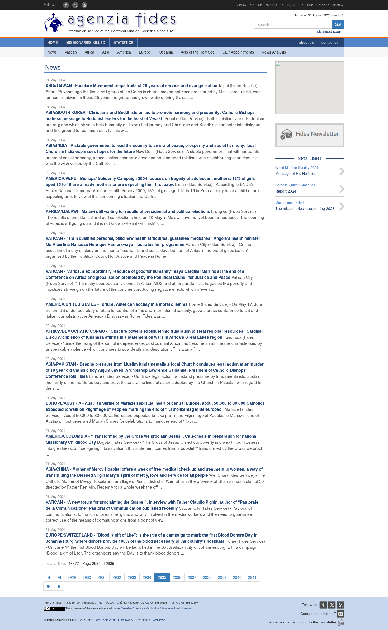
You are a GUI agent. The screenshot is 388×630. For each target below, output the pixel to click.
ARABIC (337, 4)
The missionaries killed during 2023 (304, 208)
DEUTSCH (306, 4)
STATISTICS (123, 42)
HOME (53, 42)
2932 (117, 577)
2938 (207, 577)
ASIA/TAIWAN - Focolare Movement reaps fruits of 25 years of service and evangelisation (131, 85)
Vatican (71, 52)
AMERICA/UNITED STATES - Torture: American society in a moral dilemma (117, 304)
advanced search (330, 31)
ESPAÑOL (271, 4)
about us (306, 42)
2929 (72, 577)
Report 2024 (285, 191)
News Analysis (274, 52)
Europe (145, 52)
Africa (89, 52)
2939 (222, 577)
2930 (87, 577)
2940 (237, 577)
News (52, 52)
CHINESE (322, 4)
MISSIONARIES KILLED (85, 42)
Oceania (166, 52)
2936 (177, 577)
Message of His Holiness (295, 173)
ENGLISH (255, 4)
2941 (252, 577)
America (124, 52)
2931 (102, 577)
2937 (192, 577)
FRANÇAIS (289, 4)
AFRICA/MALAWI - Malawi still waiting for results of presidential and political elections (128, 211)
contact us (329, 42)
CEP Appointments (238, 52)
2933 (132, 577)
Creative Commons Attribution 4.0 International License (156, 608)
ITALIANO (239, 4)
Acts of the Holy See (198, 52)
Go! (338, 24)
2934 (147, 577)
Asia (105, 52)
